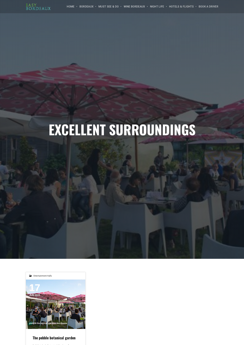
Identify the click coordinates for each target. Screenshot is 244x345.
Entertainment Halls (43, 275)
